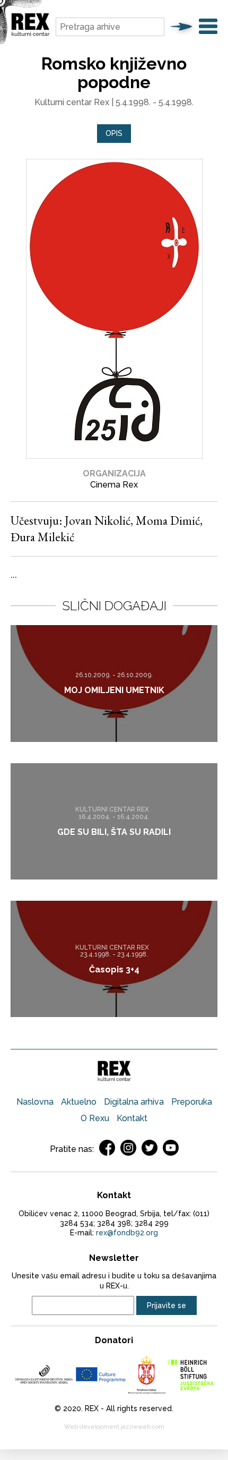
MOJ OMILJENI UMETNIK (114, 691)
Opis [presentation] (114, 133)
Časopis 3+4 (114, 969)
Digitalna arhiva (134, 1102)
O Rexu (95, 1118)
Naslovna (35, 1102)
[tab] (114, 133)
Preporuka (191, 1102)
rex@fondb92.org (127, 1232)
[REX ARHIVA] (30, 34)
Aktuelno (79, 1102)
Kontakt (132, 1118)
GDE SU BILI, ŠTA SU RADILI (114, 832)
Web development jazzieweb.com (114, 1426)
